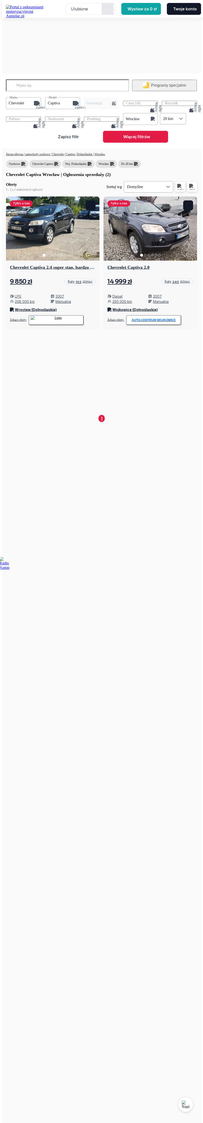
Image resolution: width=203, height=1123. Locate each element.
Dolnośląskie (84, 154)
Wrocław (99, 154)
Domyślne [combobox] (135, 187)
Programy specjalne (168, 85)
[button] (23, 103)
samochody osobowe (38, 154)
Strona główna (15, 154)
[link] (80, 281)
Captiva (70, 154)
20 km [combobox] (168, 118)
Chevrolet (57, 154)
